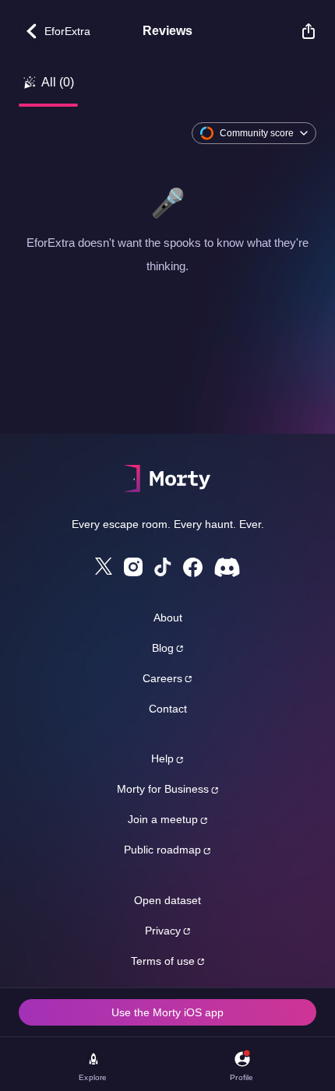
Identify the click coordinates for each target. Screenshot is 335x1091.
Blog (163, 648)
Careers (162, 678)
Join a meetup (163, 819)
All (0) (57, 82)
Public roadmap (162, 849)
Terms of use (163, 961)
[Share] (300, 31)
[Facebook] (193, 567)
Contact (168, 708)
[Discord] (227, 567)
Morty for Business (163, 789)
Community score (257, 133)
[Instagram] (133, 567)
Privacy (163, 930)
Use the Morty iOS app (167, 1012)
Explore (93, 1077)
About (167, 617)
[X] (103, 566)
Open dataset (167, 900)
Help (162, 758)
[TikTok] (162, 567)
